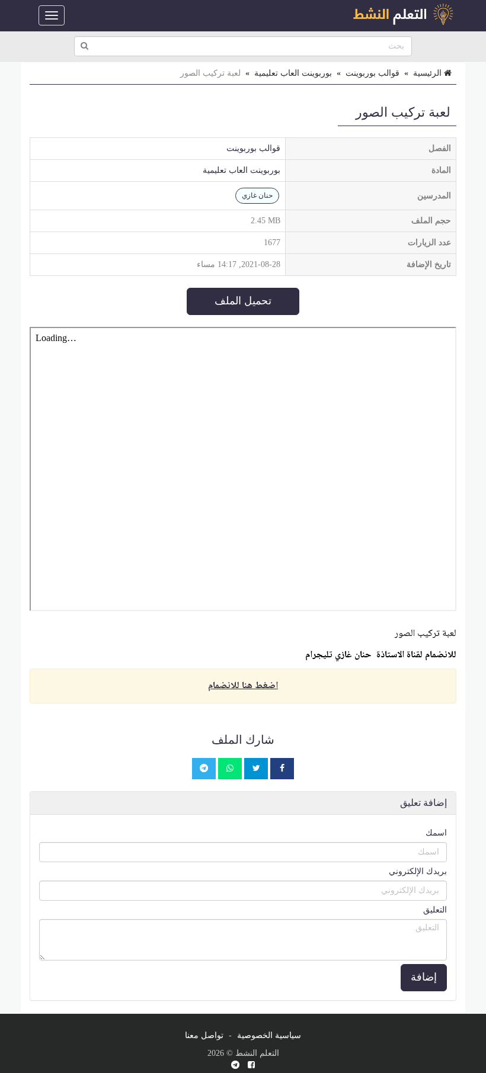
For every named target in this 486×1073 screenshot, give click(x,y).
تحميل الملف (243, 301)
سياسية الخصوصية (269, 1035)
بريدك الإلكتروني (418, 871)
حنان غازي (257, 195)
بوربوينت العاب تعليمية (293, 73)
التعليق (435, 909)
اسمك (436, 832)
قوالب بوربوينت (372, 73)
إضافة (424, 977)
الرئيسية (428, 73)
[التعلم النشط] (403, 15)
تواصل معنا (204, 1035)
